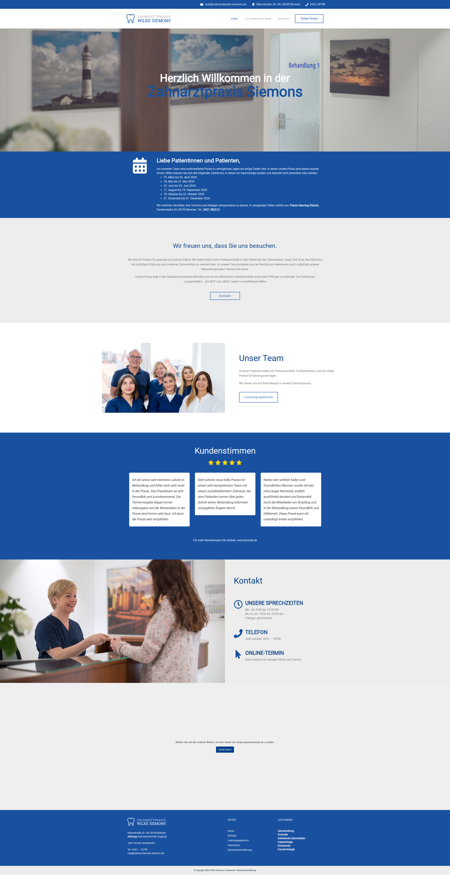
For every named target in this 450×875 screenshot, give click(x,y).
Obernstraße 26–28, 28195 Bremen (146, 833)
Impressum (230, 870)
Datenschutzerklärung (246, 870)
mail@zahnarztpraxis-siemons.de (145, 853)
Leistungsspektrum (258, 18)
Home (234, 18)
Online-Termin (264, 653)
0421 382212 (211, 209)
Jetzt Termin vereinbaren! (141, 843)
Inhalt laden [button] (225, 749)
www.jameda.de (247, 540)
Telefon (256, 632)
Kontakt (284, 18)
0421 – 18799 (139, 849)
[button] (309, 18)
